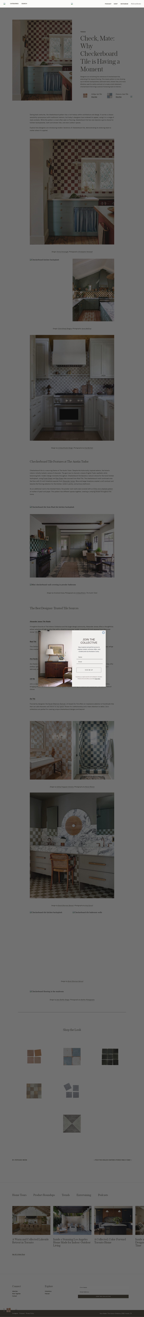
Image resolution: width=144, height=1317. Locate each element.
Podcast (108, 4)
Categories (14, 3)
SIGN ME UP (89, 670)
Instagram (124, 4)
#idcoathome (136, 4)
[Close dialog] (103, 632)
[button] (72, 4)
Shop (116, 4)
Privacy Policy (97, 678)
